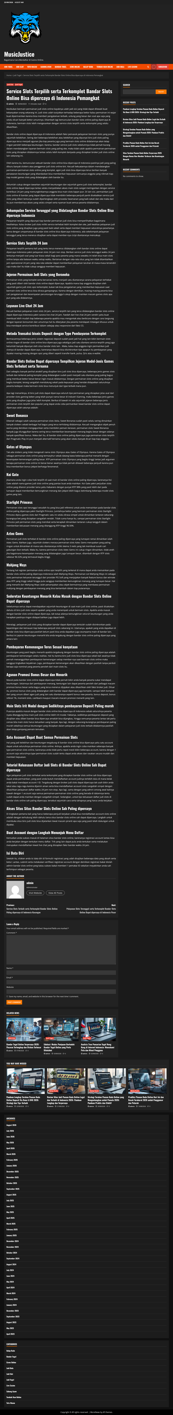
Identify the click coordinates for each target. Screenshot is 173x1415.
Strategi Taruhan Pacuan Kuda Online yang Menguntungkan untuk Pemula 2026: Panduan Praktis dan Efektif (143, 132)
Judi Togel (8, 66)
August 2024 (11, 1264)
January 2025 (11, 1235)
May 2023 (10, 1328)
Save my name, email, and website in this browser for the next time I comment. (44, 996)
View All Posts (55, 892)
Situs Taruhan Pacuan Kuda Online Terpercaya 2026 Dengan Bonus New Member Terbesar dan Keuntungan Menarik (143, 156)
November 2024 (12, 1246)
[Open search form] (148, 67)
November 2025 (12, 1177)
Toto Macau (32, 66)
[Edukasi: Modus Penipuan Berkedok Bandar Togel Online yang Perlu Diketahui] (61, 1029)
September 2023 (12, 1316)
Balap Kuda (88, 66)
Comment (11, 932)
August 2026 (11, 1125)
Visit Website (35, 892)
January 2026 (11, 1165)
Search (126, 84)
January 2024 (11, 1305)
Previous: (31, 909)
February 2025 (12, 1229)
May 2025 (10, 1212)
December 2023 (12, 1310)
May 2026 (10, 1142)
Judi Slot (20, 66)
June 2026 (10, 1136)
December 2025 (12, 1171)
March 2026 (11, 1154)
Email (9, 977)
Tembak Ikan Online (105, 66)
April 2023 (10, 1334)
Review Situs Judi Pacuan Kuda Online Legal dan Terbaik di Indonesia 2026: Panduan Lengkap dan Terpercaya (66, 1100)
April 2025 (10, 1217)
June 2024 (10, 1276)
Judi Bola (120, 66)
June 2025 (10, 1206)
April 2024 (10, 1287)
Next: (91, 909)
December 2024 (12, 1241)
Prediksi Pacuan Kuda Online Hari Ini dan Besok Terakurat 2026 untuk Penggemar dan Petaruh (146, 1100)
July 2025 (10, 1200)
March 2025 (10, 1223)
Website (10, 987)
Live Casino (132, 66)
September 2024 (12, 1258)
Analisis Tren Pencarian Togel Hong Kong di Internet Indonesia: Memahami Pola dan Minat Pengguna (97, 1047)
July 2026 (10, 1130)
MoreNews (95, 1412)
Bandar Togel (60, 66)
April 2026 (10, 1148)
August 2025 (11, 1194)
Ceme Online (75, 66)
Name (9, 968)
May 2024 (10, 1281)
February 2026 (12, 1159)
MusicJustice (19, 54)
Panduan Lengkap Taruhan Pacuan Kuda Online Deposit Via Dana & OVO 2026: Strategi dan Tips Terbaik (23, 1100)
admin (11, 104)
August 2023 (11, 1322)
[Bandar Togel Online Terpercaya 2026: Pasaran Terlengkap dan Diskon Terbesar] (23, 1029)
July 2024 (10, 1270)
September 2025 (12, 1188)
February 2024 (12, 1299)
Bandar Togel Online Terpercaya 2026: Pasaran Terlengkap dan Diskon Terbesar (23, 1046)
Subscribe (162, 66)
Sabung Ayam (45, 66)
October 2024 (11, 1252)
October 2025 (11, 1183)
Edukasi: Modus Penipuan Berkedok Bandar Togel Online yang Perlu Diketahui (59, 1047)
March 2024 (10, 1293)
